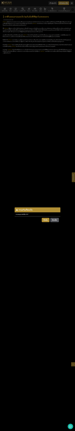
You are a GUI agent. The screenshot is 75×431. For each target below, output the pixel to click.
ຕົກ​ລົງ (46, 220)
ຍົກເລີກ (54, 220)
